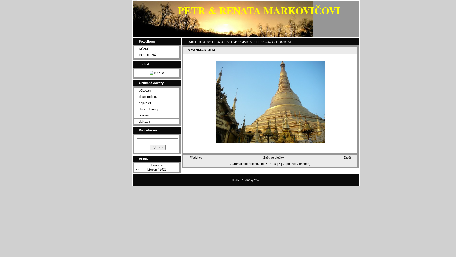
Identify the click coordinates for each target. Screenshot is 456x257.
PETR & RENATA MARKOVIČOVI (259, 10)
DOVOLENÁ (222, 41)
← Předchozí (194, 157)
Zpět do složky (273, 157)
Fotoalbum (204, 41)
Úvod (191, 41)
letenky (144, 115)
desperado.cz (148, 97)
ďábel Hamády (149, 109)
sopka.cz (145, 103)
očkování (145, 90)
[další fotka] (349, 102)
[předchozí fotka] (190, 102)
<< (138, 169)
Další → (349, 157)
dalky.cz (144, 121)
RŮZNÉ (144, 49)
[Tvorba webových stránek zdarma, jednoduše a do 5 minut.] (258, 180)
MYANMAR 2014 (244, 41)
